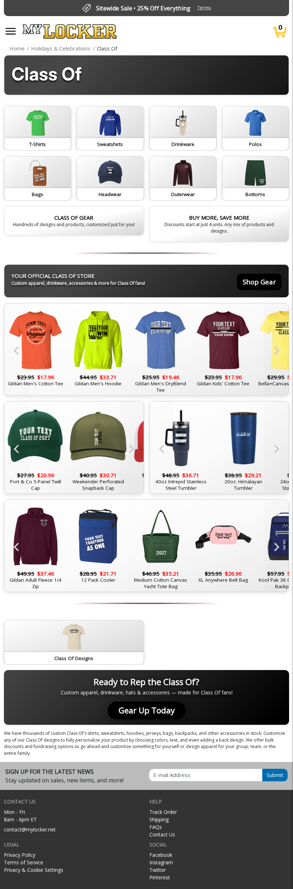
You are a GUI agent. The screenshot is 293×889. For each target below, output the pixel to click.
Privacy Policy (19, 854)
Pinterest (159, 877)
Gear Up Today (147, 710)
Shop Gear (259, 281)
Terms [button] (204, 8)
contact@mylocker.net (30, 829)
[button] (11, 31)
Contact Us (162, 834)
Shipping (159, 819)
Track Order (163, 812)
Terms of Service (23, 862)
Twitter (157, 869)
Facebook (160, 854)
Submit (275, 774)
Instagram (161, 862)
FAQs (155, 827)
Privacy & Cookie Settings (33, 869)
